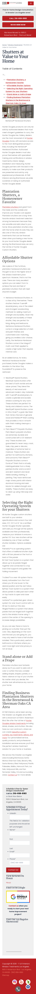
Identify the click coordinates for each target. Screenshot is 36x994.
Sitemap (5, 975)
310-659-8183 (19, 793)
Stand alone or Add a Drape (19, 94)
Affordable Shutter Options (19, 85)
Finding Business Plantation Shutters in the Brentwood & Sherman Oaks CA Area (18, 100)
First (11, 839)
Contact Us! (13, 870)
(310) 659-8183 (17, 972)
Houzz (8, 882)
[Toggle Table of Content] (3, 75)
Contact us (12, 775)
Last (11, 848)
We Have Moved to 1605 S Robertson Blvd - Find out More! (17, 33)
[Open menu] (31, 3)
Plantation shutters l (10, 207)
